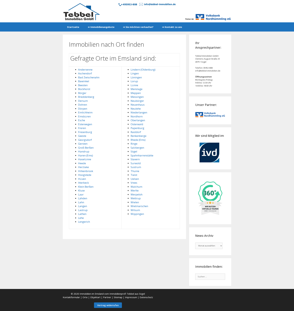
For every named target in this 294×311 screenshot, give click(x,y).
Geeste (82, 136)
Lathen (82, 214)
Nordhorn (137, 116)
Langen (82, 206)
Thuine (135, 171)
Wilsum (135, 210)
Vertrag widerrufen (108, 305)
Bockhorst (84, 89)
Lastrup (83, 210)
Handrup (83, 151)
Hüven (82, 179)
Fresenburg (85, 132)
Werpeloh (136, 194)
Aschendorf (85, 73)
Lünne (134, 85)
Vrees (134, 182)
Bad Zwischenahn (88, 77)
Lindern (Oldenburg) (143, 69)
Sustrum (136, 167)
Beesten (83, 85)
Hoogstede (84, 175)
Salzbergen (137, 147)
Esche (81, 120)
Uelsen (135, 179)
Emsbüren (84, 116)
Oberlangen (138, 120)
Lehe (81, 218)
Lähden (82, 198)
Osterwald (137, 124)
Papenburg (137, 128)
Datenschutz (146, 297)
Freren (82, 128)
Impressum (131, 297)
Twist (134, 175)
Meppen (136, 93)
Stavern (135, 159)
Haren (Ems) (85, 155)
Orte (85, 297)
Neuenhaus (138, 104)
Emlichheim (85, 112)
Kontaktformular (71, 297)
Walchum (136, 186)
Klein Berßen (85, 186)
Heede (82, 163)
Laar (81, 194)
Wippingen (137, 214)
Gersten (82, 143)
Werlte (135, 190)
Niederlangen (139, 112)
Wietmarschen (139, 206)
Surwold (136, 163)
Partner (107, 297)
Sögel (134, 151)
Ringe (134, 143)
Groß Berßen (86, 147)
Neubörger (137, 101)
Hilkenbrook (85, 171)
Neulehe (136, 108)
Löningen (136, 77)
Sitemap (118, 297)
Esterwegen (85, 124)
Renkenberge (138, 136)
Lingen (135, 73)
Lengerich (84, 221)
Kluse (81, 190)
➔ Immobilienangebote (101, 26)
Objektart (95, 297)
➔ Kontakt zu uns (172, 26)
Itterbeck (83, 182)
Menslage (136, 89)
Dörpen (82, 108)
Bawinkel (83, 81)
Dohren (82, 104)
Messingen (137, 97)
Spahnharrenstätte (142, 155)
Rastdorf (136, 132)
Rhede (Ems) (138, 140)
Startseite (73, 26)
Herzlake (83, 167)
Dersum (83, 101)
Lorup (134, 81)
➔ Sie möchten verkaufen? (138, 26)
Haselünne (84, 159)
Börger (82, 93)
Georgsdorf (85, 140)
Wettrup (136, 198)
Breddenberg (86, 97)
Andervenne (85, 69)
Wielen (135, 202)
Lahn (81, 202)
